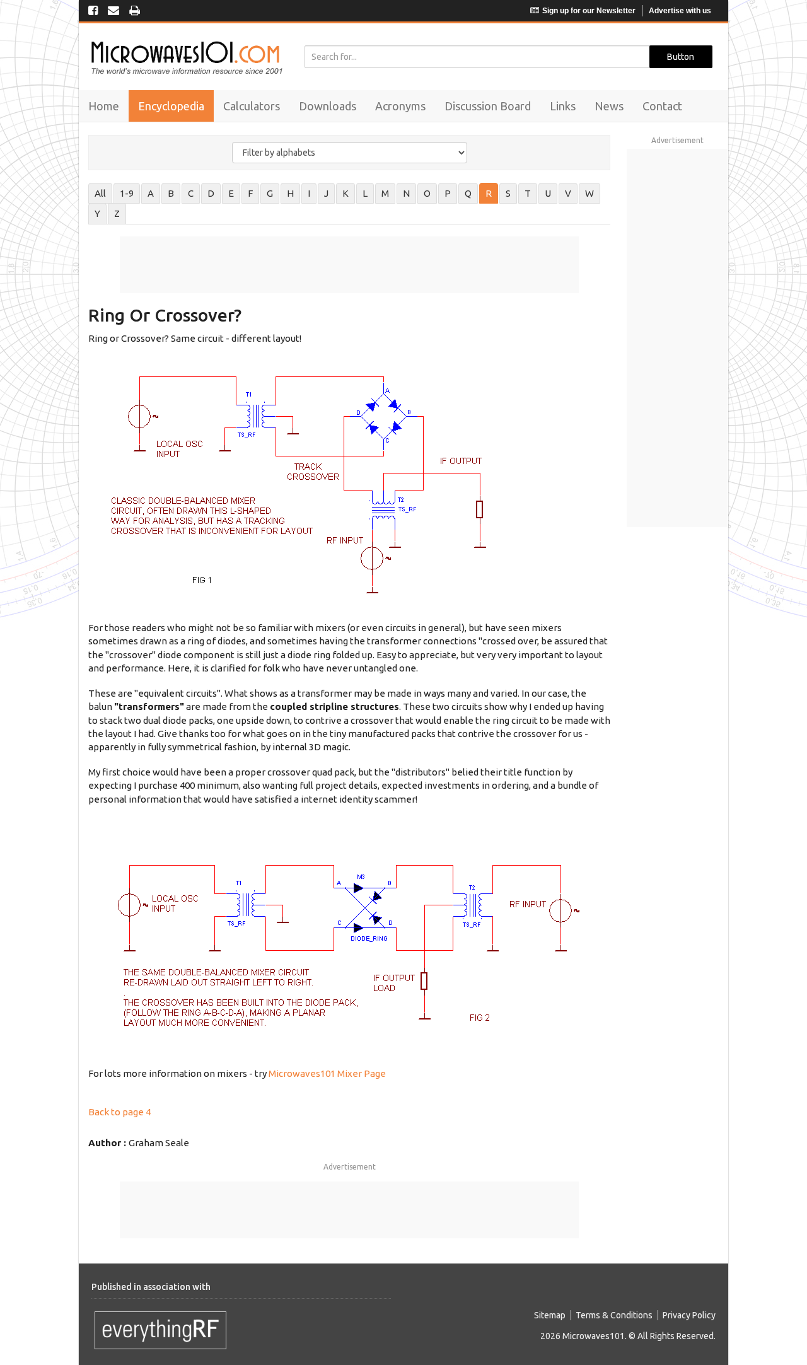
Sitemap (550, 1315)
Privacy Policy (689, 1315)
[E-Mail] (113, 11)
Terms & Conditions (614, 1315)
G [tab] (270, 193)
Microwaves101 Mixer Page (327, 1073)
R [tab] (488, 193)
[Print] (134, 11)
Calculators (251, 106)
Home (103, 106)
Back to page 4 (119, 1112)
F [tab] (250, 193)
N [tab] (406, 193)
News (609, 106)
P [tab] (447, 193)
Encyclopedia (171, 106)
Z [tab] (117, 213)
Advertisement (349, 1167)
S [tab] (508, 193)
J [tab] (326, 193)
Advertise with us (680, 10)
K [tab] (345, 193)
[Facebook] (93, 11)
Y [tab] (97, 213)
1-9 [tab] (127, 193)
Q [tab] (468, 193)
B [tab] (171, 193)
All (100, 193)
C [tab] (191, 193)
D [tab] (210, 193)
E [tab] (231, 193)
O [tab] (427, 193)
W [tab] (589, 193)
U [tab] (548, 193)
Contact (662, 106)
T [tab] (528, 193)
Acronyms (400, 106)
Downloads (327, 106)
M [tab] (385, 193)
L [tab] (365, 193)
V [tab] (568, 193)
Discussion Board (487, 106)
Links (563, 106)
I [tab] (309, 193)
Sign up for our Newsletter (589, 10)
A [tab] (151, 193)
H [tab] (290, 193)
